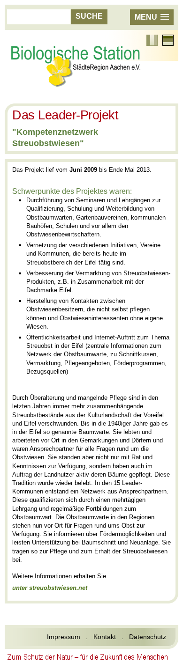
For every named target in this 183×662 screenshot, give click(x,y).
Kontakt (104, 636)
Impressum (63, 636)
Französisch (152, 40)
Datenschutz (147, 636)
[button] (152, 17)
